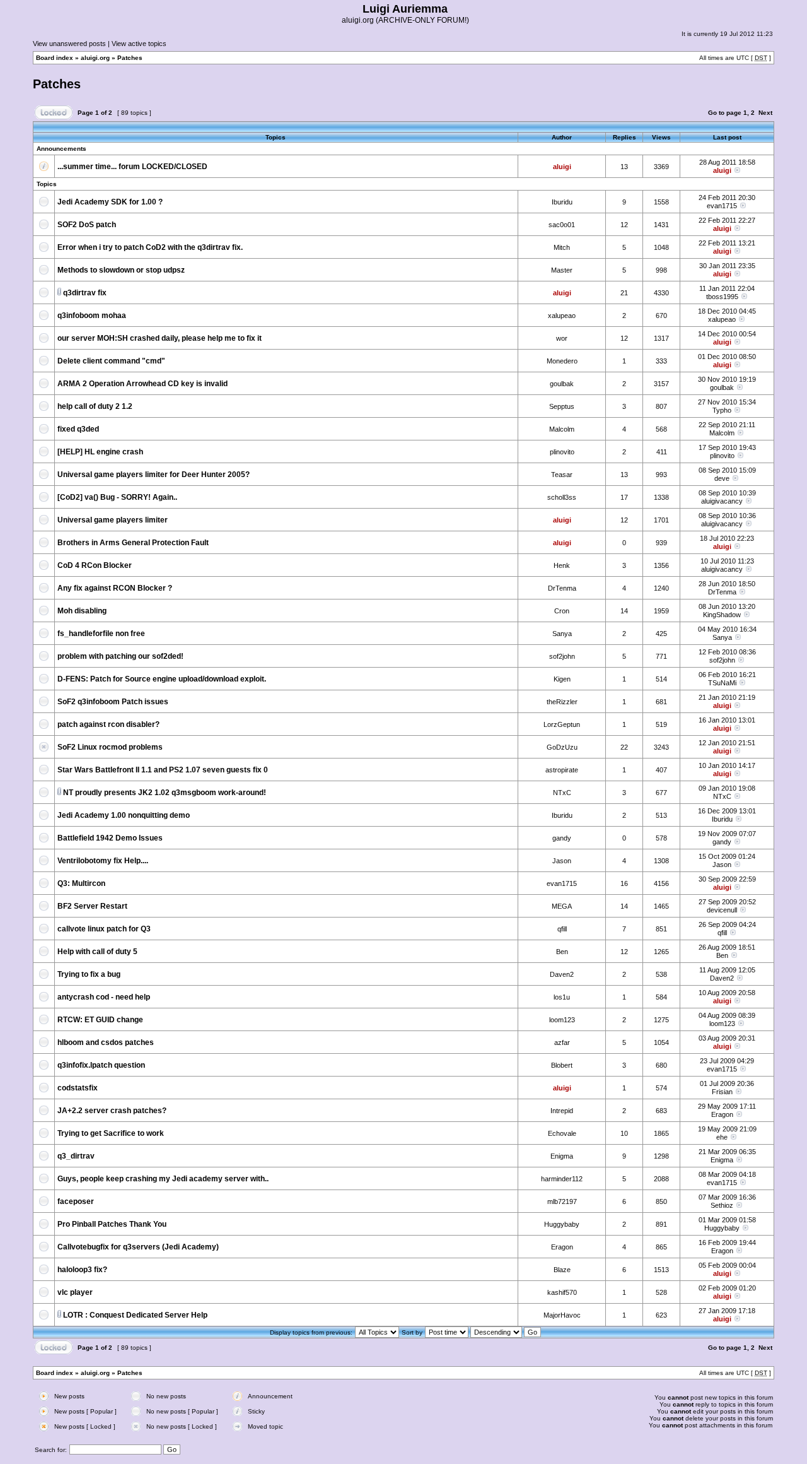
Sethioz (722, 1205)
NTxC (562, 792)
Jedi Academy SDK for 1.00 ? (110, 202)
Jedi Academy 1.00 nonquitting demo (123, 815)
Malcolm (561, 429)
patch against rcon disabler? (108, 724)
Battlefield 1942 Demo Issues (110, 838)
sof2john (562, 656)
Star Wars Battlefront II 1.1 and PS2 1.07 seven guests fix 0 (162, 769)
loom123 (562, 1020)
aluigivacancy (722, 501)
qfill (562, 929)
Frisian (722, 1091)
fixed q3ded (78, 429)
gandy (561, 838)
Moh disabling (82, 610)
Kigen (562, 679)
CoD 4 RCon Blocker (94, 565)
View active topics (139, 43)
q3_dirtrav (76, 1156)
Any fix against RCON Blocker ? (114, 588)
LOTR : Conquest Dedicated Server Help (135, 1315)
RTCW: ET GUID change (100, 1019)
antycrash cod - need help (103, 997)
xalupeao (562, 315)
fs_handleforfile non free (101, 633)
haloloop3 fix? (82, 1269)
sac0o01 (562, 224)
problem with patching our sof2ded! (120, 656)
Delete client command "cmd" (111, 361)
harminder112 (562, 1179)
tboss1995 (722, 296)
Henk (562, 565)
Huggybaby (561, 1224)
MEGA (562, 906)
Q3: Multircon (81, 883)
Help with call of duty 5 (97, 951)
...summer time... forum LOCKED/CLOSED (132, 166)
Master (561, 270)
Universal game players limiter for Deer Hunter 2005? (153, 474)
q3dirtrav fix (85, 292)
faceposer (75, 1201)
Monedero (562, 361)
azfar (562, 1042)
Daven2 (562, 974)
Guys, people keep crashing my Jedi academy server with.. (163, 1178)
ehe (722, 1137)
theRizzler (562, 701)
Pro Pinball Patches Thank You (111, 1224)
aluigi (562, 166)
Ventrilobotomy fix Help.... (102, 860)
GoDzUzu (562, 747)
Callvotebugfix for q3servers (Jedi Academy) (138, 1247)
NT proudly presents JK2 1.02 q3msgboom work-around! (164, 792)
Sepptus (561, 406)
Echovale (562, 1133)
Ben (562, 951)
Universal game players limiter (112, 520)
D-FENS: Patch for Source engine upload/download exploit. (161, 679)
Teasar (561, 474)
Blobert (561, 1065)
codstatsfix (77, 1087)
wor (561, 338)
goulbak (562, 383)
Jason (561, 861)
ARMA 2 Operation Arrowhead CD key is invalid (142, 383)
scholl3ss (561, 497)
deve (721, 478)
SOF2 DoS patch (86, 224)
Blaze (562, 1269)
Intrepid (561, 1110)
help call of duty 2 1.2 (94, 406)
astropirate (561, 770)
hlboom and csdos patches (105, 1042)
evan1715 (722, 206)
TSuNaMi (722, 683)
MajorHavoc (562, 1315)
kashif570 (562, 1292)
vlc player (75, 1292)
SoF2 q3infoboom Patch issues (112, 701)
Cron (561, 611)
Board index (54, 57)
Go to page (724, 112)
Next (765, 112)
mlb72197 (562, 1201)
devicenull (722, 910)
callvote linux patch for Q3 (104, 928)
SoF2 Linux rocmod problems (110, 747)
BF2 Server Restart (92, 906)
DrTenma (562, 588)
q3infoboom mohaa (91, 315)
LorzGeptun (561, 724)
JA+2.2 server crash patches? (111, 1110)
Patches (129, 57)
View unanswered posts (69, 43)
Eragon (722, 1114)
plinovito (562, 452)
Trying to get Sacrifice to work (110, 1133)
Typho (721, 410)
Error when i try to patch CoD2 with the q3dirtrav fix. (150, 247)
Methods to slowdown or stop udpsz (121, 270)
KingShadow (722, 614)
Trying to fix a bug (88, 974)
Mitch (562, 247)
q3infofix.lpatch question (101, 1065)
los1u (562, 997)
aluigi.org (95, 57)
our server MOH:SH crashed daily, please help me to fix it (159, 338)
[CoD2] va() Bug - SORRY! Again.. (117, 497)
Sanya (562, 633)
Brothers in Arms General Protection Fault (133, 542)
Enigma (561, 1156)
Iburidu (562, 202)
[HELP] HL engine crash (100, 451)
